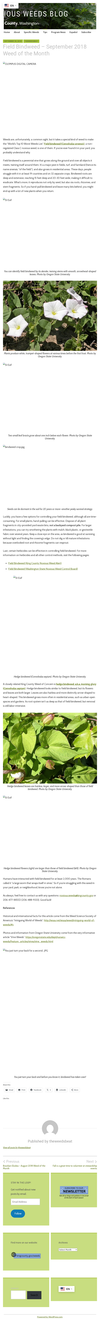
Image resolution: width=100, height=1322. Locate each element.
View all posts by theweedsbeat (17, 1147)
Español (73, 32)
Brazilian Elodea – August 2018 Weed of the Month (24, 1164)
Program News (58, 32)
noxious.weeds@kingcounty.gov (76, 895)
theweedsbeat (31, 41)
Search (14, 1288)
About (17, 32)
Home (7, 32)
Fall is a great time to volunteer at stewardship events (75, 1164)
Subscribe (86, 32)
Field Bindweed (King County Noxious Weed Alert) (35, 563)
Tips (45, 32)
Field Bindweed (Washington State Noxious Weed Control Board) (43, 568)
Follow (17, 1213)
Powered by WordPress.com (50, 1317)
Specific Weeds (31, 32)
